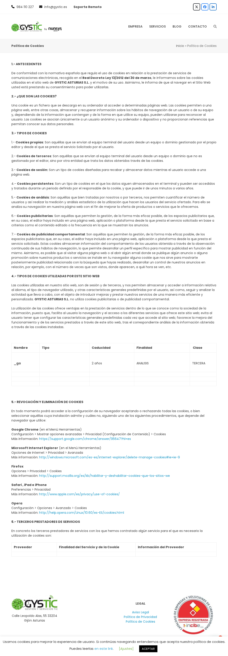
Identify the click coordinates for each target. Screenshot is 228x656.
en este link (103, 648)
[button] (215, 26)
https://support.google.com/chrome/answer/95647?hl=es (85, 439)
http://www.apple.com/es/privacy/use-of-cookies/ (80, 494)
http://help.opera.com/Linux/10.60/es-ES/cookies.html (82, 512)
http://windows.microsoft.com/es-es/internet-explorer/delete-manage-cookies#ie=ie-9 (110, 457)
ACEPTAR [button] (148, 649)
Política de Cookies (140, 621)
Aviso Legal (140, 612)
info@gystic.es (55, 7)
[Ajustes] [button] (126, 648)
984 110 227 (25, 7)
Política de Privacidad (140, 617)
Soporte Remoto (87, 7)
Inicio (180, 46)
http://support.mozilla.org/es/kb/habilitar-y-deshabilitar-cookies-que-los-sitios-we (105, 475)
